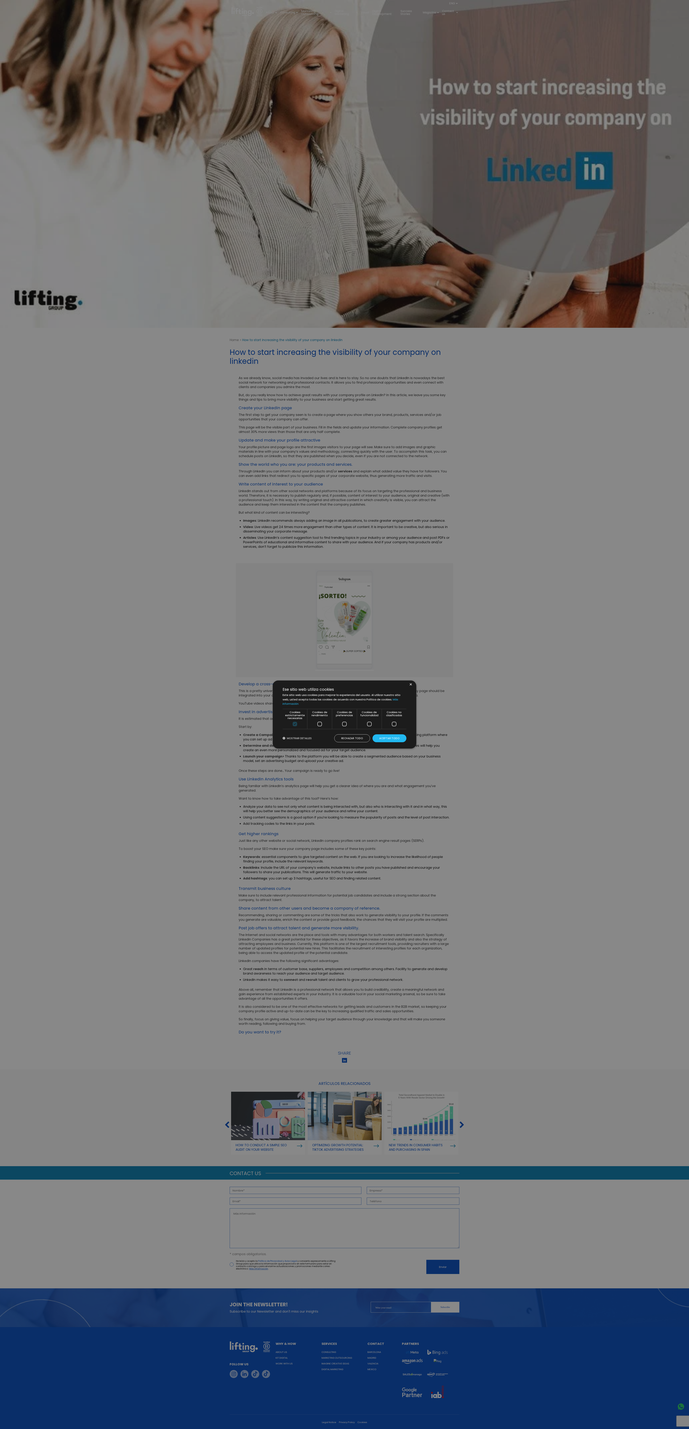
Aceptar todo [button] (389, 738)
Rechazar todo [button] (352, 738)
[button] (297, 738)
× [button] (410, 684)
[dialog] (344, 714)
